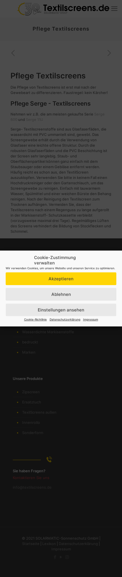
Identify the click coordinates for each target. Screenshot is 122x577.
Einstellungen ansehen (61, 310)
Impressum (90, 319)
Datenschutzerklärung (65, 319)
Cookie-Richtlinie (35, 319)
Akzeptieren (61, 278)
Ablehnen (61, 294)
